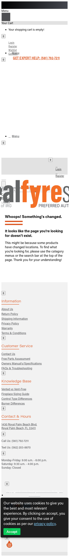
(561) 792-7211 (20, 441)
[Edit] (3, 36)
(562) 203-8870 (21, 447)
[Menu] (5, 178)
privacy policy (45, 523)
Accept (12, 531)
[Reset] (5, 17)
